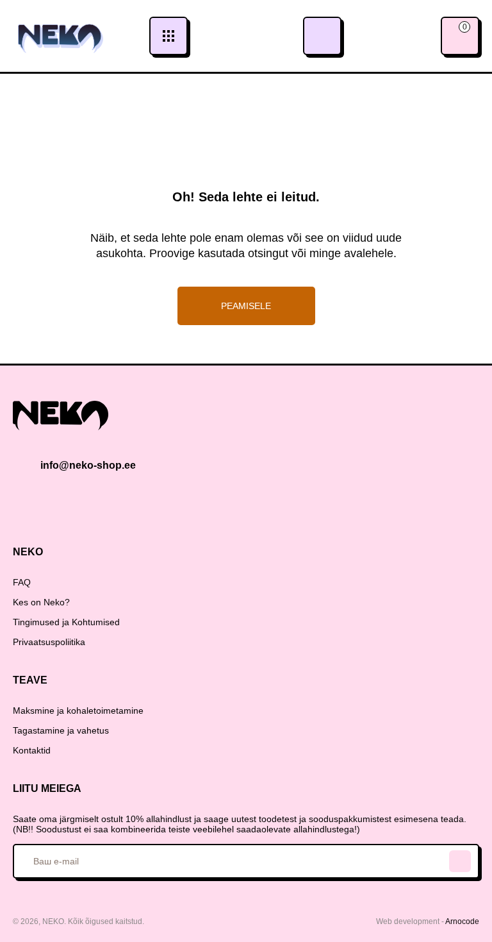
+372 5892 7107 (322, 36)
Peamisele (246, 306)
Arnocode (462, 921)
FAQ (22, 582)
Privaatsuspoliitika (49, 642)
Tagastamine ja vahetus (61, 730)
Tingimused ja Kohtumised (66, 622)
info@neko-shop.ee (88, 465)
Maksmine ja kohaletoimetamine (78, 710)
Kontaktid (32, 750)
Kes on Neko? (41, 602)
